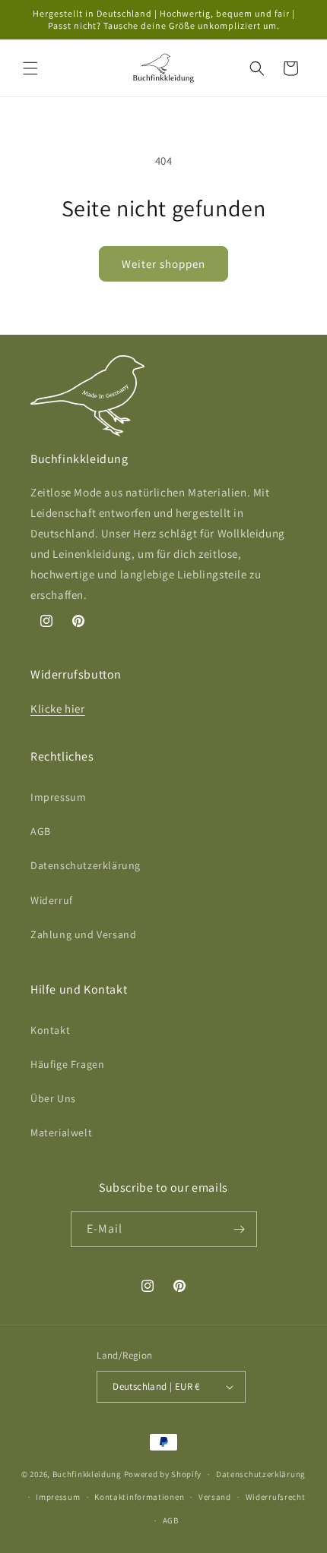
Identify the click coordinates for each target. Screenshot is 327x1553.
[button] (30, 68)
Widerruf (51, 900)
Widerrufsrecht (276, 1497)
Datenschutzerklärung (85, 865)
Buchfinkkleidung (87, 1474)
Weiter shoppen (163, 264)
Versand (214, 1497)
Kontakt (50, 1030)
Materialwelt (61, 1132)
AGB (40, 831)
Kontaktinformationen (139, 1497)
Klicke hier (57, 708)
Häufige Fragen (67, 1064)
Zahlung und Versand (83, 934)
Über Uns (53, 1098)
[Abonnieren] (239, 1229)
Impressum (58, 797)
